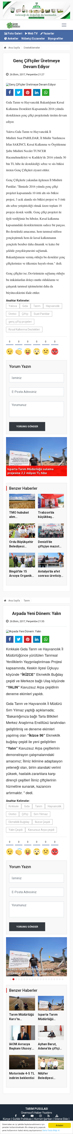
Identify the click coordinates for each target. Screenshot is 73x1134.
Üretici (12, 313)
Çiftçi (25, 313)
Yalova (13, 306)
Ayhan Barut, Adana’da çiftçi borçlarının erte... (50, 1048)
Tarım (36, 306)
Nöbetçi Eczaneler (33, 38)
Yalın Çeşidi (16, 829)
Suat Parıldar (42, 313)
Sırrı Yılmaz (41, 814)
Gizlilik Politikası (22, 1118)
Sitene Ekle (61, 1118)
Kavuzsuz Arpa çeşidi (41, 829)
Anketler (12, 38)
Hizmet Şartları (43, 1118)
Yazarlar (48, 33)
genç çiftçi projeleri (20, 321)
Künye (7, 1118)
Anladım (59, 1125)
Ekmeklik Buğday (19, 822)
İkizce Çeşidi (42, 822)
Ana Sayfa (14, 47)
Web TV (32, 33)
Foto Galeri (14, 33)
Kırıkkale (14, 806)
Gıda (25, 306)
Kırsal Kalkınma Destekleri (24, 329)
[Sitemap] (56, 1115)
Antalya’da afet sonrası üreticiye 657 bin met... (50, 576)
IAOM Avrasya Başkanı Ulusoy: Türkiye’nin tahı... (21, 1048)
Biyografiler (55, 38)
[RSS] (48, 1115)
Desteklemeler (32, 47)
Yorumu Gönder (27, 426)
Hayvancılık (53, 306)
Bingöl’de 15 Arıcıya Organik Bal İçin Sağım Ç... (22, 576)
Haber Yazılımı (43, 1112)
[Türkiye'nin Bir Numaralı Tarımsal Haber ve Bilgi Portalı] (13, 25)
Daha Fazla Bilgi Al (51, 1130)
